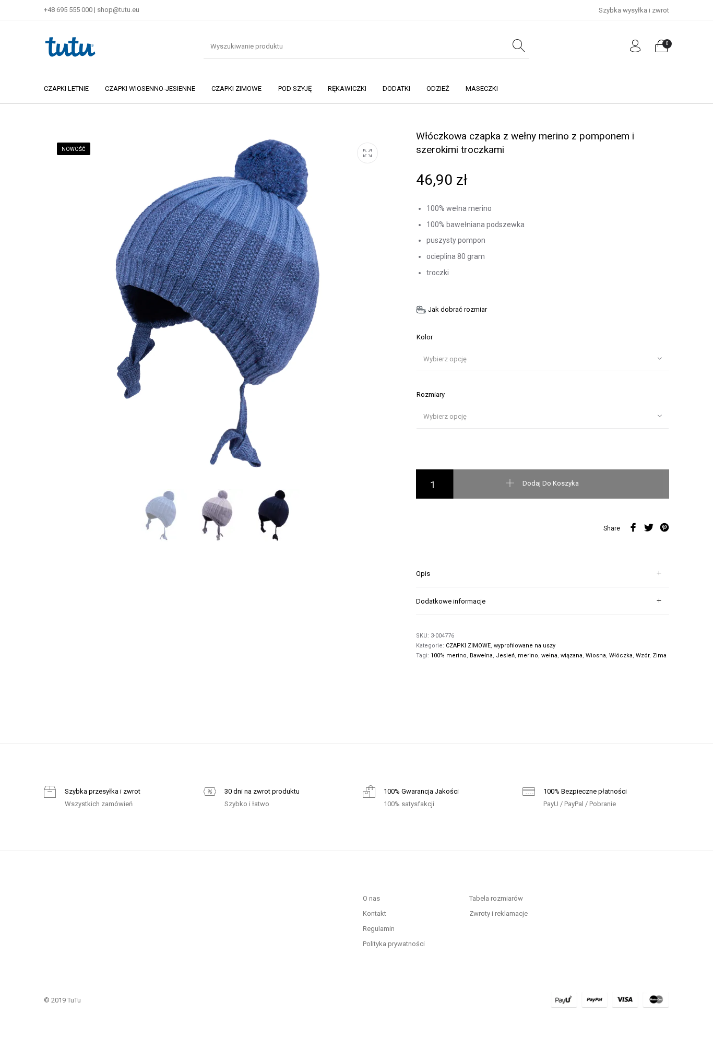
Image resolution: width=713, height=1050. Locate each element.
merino (528, 655)
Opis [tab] (423, 573)
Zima (659, 655)
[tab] (542, 573)
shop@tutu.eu (118, 10)
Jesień (505, 655)
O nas (371, 898)
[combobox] (543, 358)
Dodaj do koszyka (550, 483)
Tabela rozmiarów (496, 898)
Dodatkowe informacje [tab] (450, 601)
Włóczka (621, 655)
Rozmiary (431, 394)
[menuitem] (66, 88)
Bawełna (481, 655)
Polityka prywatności (394, 944)
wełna (549, 655)
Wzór (642, 655)
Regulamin (379, 929)
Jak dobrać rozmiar (457, 309)
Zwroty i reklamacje (498, 913)
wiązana (572, 655)
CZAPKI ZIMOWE (468, 645)
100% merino (449, 655)
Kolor (425, 337)
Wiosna (596, 655)
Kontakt (374, 913)
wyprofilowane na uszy (524, 645)
